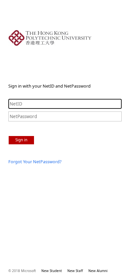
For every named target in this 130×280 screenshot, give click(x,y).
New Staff (75, 270)
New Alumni (98, 270)
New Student (51, 270)
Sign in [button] (21, 139)
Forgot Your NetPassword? (35, 162)
